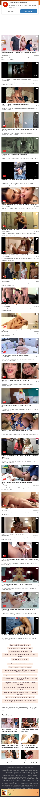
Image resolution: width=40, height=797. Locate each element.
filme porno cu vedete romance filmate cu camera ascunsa (20, 688)
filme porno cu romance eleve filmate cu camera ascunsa (20, 693)
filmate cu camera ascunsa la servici (20, 664)
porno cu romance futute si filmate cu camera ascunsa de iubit (20, 671)
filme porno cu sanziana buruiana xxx (20, 648)
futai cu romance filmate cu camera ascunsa (20, 697)
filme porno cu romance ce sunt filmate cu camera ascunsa (20, 683)
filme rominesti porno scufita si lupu (20, 651)
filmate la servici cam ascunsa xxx (20, 667)
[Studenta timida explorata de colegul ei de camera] (20, 421)
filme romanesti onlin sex (20, 659)
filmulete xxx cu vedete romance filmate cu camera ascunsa (20, 678)
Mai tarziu (11, 11)
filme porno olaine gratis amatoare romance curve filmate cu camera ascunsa (20, 701)
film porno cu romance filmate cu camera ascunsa (20, 675)
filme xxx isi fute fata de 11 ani (20, 645)
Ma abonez (28, 11)
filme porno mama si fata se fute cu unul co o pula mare (20, 655)
